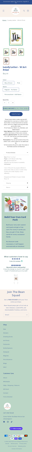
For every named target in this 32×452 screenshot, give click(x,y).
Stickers (5, 333)
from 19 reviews (14, 261)
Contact (5, 393)
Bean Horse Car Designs (15, 441)
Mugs (5, 363)
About (5, 378)
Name (5, 86)
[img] (16, 259)
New (4, 329)
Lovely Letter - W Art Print (14, 68)
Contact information (17, 448)
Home (4, 20)
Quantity (6, 100)
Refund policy (14, 443)
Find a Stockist (7, 397)
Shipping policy (22, 446)
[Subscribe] (27, 315)
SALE (4, 367)
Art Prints (6, 340)
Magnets (6, 355)
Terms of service (12, 446)
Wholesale (6, 381)
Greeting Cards (8, 336)
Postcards (6, 344)
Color (4, 80)
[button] (3, 11)
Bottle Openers (7, 348)
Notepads (6, 352)
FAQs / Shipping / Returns (11, 385)
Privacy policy (23, 443)
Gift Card (6, 389)
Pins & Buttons (7, 359)
